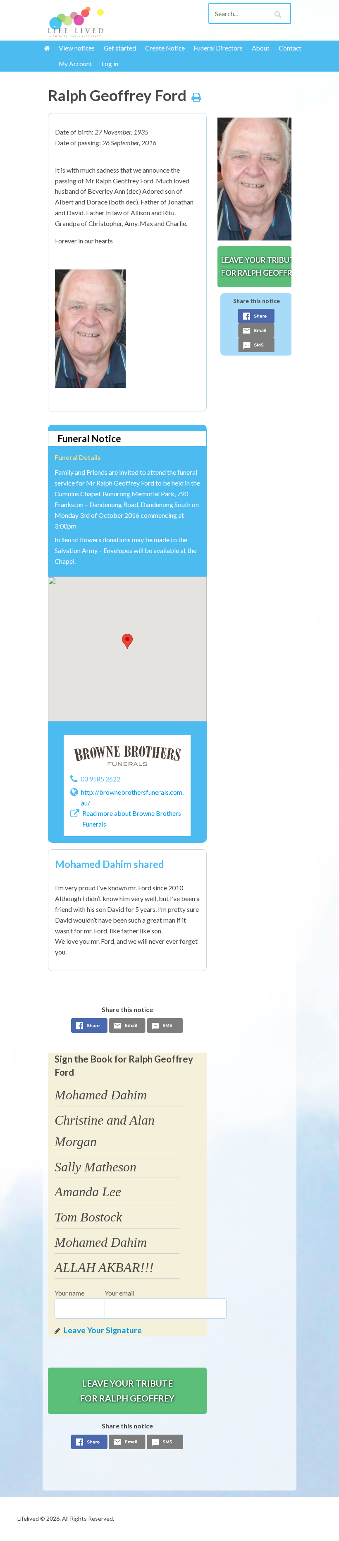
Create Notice (165, 48)
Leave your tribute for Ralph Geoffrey (127, 1390)
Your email (119, 1293)
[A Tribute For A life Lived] (76, 22)
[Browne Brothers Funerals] (127, 756)
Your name (69, 1293)
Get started (120, 48)
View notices (77, 48)
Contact (290, 48)
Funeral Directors (218, 48)
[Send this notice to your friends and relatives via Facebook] (89, 1027)
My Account (75, 63)
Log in (109, 63)
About (261, 48)
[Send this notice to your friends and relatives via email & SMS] (127, 1027)
